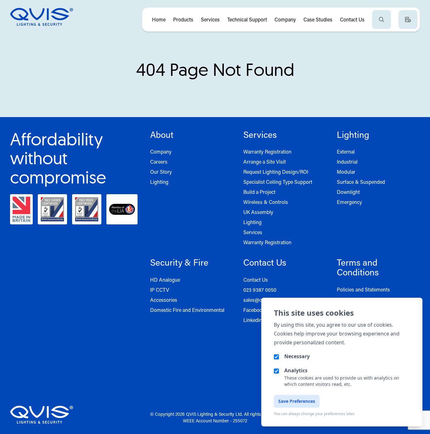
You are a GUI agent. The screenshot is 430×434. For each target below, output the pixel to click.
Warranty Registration (267, 151)
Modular (346, 171)
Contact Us (352, 19)
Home (159, 19)
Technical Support (247, 19)
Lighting (159, 181)
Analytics (296, 370)
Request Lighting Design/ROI (275, 171)
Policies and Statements (363, 289)
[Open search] (381, 19)
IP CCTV (159, 289)
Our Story (161, 171)
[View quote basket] (408, 19)
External (346, 151)
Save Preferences (296, 401)
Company (285, 19)
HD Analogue (165, 279)
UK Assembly (258, 212)
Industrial (347, 161)
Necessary (297, 356)
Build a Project (259, 192)
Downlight (348, 192)
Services (210, 19)
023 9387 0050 (259, 289)
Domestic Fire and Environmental (187, 310)
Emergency (349, 202)
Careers (158, 161)
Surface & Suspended (361, 181)
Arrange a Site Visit (264, 161)
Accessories (163, 299)
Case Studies (317, 19)
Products (183, 19)
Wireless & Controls (265, 202)
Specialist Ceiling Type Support (277, 181)
